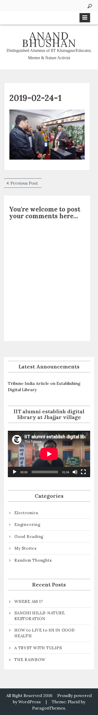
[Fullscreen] (83, 472)
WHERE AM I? (28, 601)
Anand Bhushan (49, 39)
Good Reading (28, 536)
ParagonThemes (48, 708)
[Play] (14, 472)
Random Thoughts (32, 560)
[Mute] (75, 472)
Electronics (26, 512)
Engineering (27, 524)
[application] (49, 454)
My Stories (25, 548)
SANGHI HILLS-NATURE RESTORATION (39, 615)
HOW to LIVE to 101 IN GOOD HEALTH (44, 633)
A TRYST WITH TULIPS (38, 647)
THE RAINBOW (29, 659)
